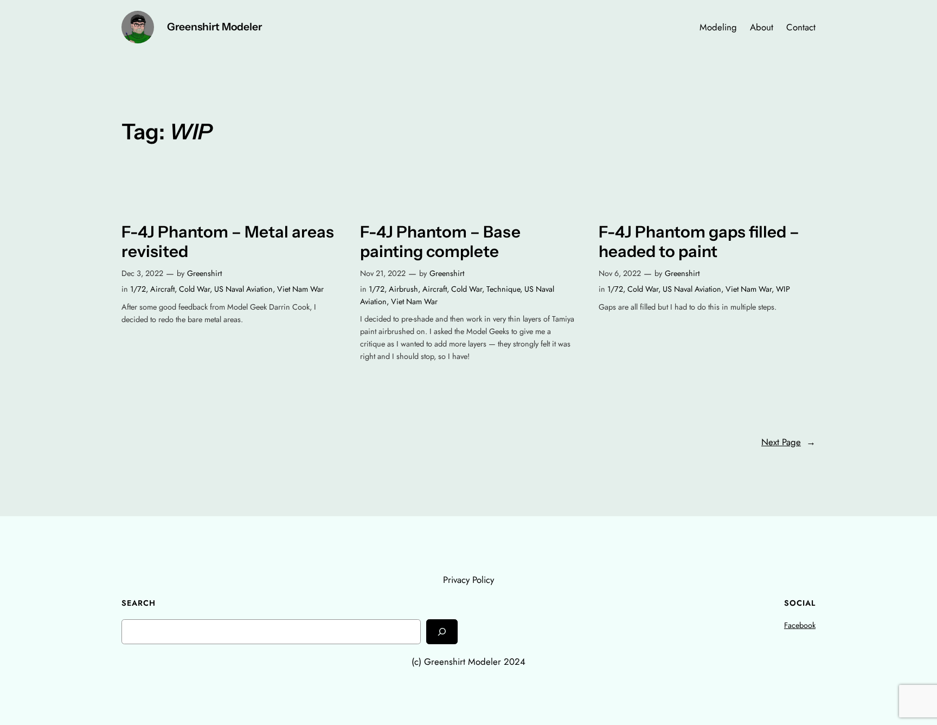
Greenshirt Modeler (214, 26)
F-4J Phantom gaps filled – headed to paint (699, 241)
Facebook (800, 625)
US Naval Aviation (243, 289)
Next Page (788, 441)
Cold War (194, 289)
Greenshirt (204, 273)
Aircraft (162, 289)
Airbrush (403, 289)
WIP (783, 289)
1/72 (138, 289)
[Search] (442, 631)
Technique (503, 289)
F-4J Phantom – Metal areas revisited (227, 241)
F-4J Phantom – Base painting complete (440, 241)
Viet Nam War (300, 289)
